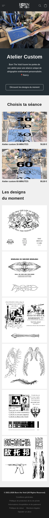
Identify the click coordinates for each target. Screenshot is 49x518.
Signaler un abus (24, 512)
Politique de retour (16, 508)
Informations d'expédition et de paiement (24, 504)
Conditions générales (24, 497)
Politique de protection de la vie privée (24, 501)
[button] (24, 5)
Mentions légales (33, 508)
